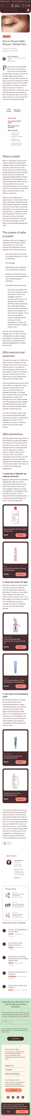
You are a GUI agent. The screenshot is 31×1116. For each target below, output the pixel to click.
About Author (11, 61)
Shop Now (13, 1090)
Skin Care (6, 36)
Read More (17, 878)
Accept (22, 1112)
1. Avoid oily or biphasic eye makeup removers (16, 134)
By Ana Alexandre (13, 56)
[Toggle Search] (5, 6)
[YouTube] (18, 1097)
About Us (9, 1066)
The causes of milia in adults (14, 122)
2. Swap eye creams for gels (16, 140)
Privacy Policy (23, 1108)
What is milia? (12, 118)
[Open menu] (2, 6)
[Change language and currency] (29, 5)
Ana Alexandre (18, 860)
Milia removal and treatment (13, 126)
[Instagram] (13, 1097)
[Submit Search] (28, 10)
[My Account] (23, 5)
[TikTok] (23, 1097)
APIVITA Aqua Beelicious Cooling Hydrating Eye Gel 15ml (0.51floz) (14, 681)
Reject (9, 1112)
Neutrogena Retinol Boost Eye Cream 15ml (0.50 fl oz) (13, 757)
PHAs (4, 714)
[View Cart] (26, 5)
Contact (8, 1070)
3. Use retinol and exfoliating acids (16, 144)
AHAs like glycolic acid (16, 711)
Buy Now (19, 535)
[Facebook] (8, 1097)
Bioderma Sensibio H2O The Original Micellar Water (15, 530)
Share (9, 843)
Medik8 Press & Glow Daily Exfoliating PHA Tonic (12, 794)
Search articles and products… (10, 10)
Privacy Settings (12, 1074)
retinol (5, 711)
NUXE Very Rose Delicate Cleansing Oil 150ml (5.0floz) (15, 569)
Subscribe (15, 1039)
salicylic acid (17, 714)
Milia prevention (13, 130)
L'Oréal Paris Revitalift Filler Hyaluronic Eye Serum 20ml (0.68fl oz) (14, 641)
